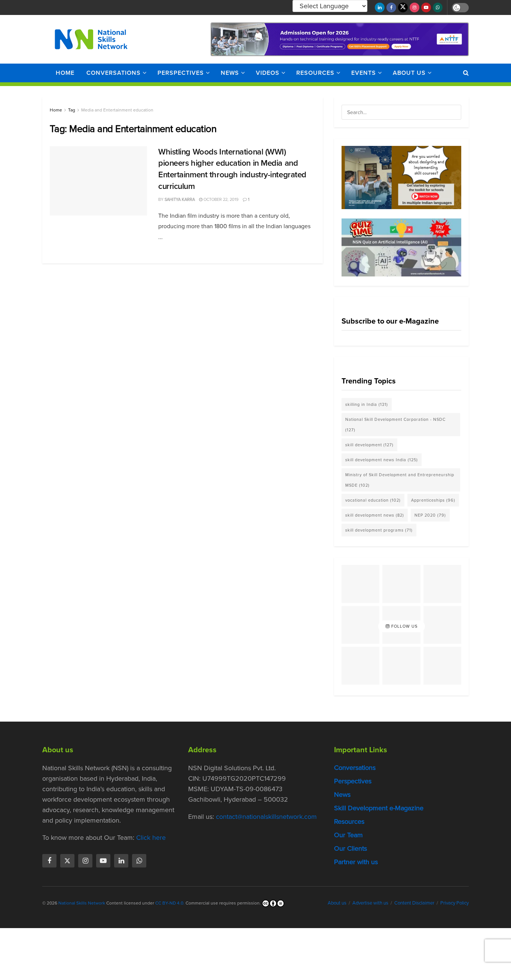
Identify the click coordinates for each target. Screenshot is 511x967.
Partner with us (356, 862)
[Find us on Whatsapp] (438, 7)
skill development (369, 445)
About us (409, 72)
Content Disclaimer (414, 902)
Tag (71, 110)
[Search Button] (466, 73)
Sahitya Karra (180, 199)
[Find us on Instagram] (414, 7)
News (230, 72)
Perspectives (180, 72)
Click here (151, 837)
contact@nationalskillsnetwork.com (266, 816)
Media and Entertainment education (117, 110)
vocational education (373, 500)
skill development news (374, 515)
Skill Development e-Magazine (378, 808)
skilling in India (366, 404)
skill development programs (379, 530)
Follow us (403, 626)
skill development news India (381, 460)
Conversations (113, 72)
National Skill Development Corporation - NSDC (395, 424)
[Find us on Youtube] (426, 7)
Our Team (348, 835)
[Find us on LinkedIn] (380, 7)
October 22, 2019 (220, 199)
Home (65, 72)
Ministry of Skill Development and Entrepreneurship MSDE (399, 480)
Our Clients (350, 848)
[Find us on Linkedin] (121, 860)
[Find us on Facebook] (391, 7)
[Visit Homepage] (91, 39)
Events (363, 72)
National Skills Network (81, 903)
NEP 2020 (430, 515)
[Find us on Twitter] (403, 7)
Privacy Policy (454, 902)
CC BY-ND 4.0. (169, 903)
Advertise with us (370, 902)
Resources (315, 72)
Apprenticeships (433, 500)
